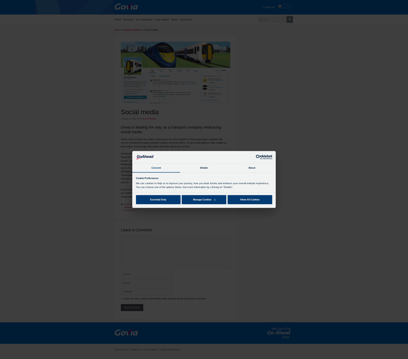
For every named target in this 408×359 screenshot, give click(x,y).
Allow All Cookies (250, 199)
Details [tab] (204, 167)
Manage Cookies (202, 199)
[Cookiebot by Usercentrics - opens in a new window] (258, 157)
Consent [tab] (156, 167)
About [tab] (251, 167)
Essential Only (158, 199)
